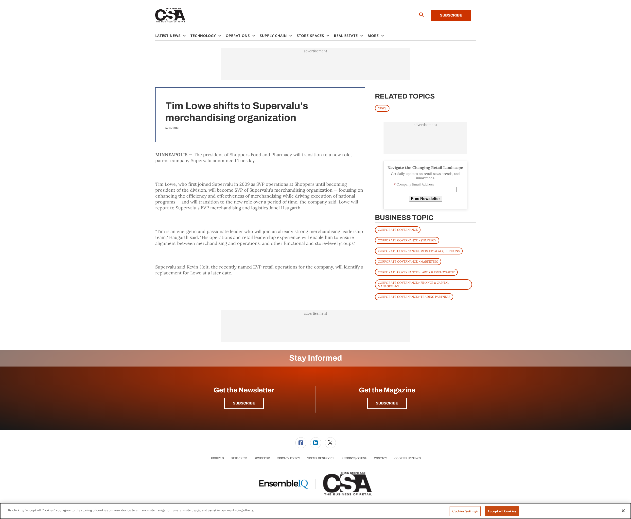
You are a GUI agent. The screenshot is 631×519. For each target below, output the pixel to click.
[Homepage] (170, 15)
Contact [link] (380, 458)
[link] (300, 442)
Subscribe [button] (244, 403)
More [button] (373, 35)
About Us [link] (217, 458)
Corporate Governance (398, 230)
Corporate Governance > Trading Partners (414, 297)
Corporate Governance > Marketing (408, 261)
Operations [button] (238, 35)
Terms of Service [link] (320, 458)
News (382, 108)
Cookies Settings (407, 458)
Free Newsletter (425, 199)
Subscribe (451, 15)
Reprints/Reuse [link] (354, 458)
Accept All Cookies (502, 511)
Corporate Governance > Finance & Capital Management (413, 284)
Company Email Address (414, 184)
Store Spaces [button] (310, 35)
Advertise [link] (262, 458)
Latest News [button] (168, 35)
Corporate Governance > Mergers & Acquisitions (419, 251)
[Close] (623, 510)
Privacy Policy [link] (288, 458)
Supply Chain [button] (273, 35)
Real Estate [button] (346, 35)
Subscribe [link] (239, 458)
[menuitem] (173, 35)
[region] (315, 511)
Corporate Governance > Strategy (407, 240)
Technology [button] (203, 35)
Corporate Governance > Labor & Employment (416, 272)
